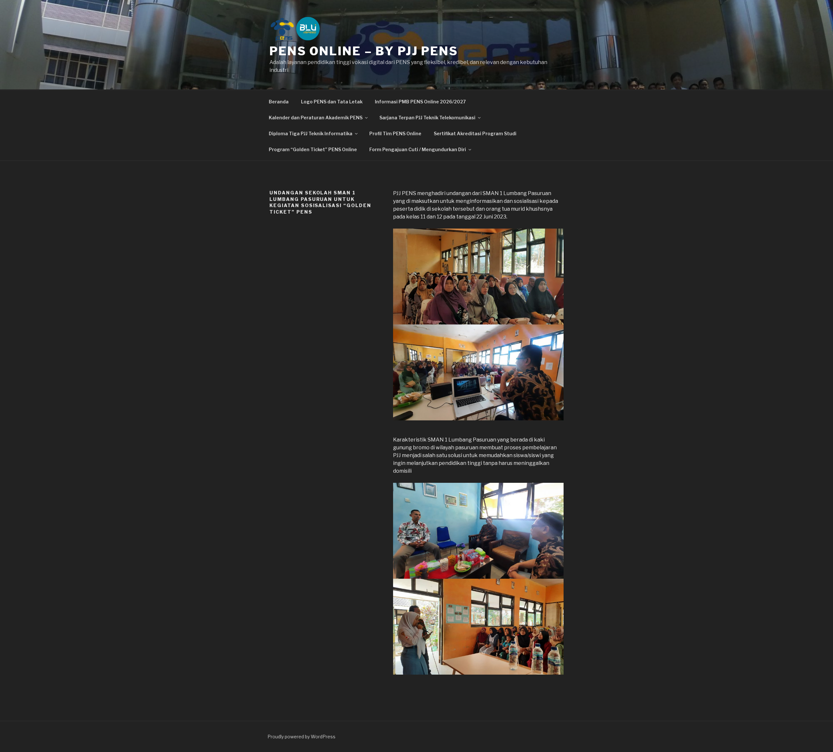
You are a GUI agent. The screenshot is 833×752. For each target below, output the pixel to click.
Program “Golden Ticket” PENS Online (313, 149)
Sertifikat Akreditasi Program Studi (475, 133)
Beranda (279, 101)
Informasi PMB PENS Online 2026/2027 (420, 101)
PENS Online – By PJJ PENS (363, 51)
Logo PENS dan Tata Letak (331, 101)
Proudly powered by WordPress (301, 736)
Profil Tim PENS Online (395, 133)
